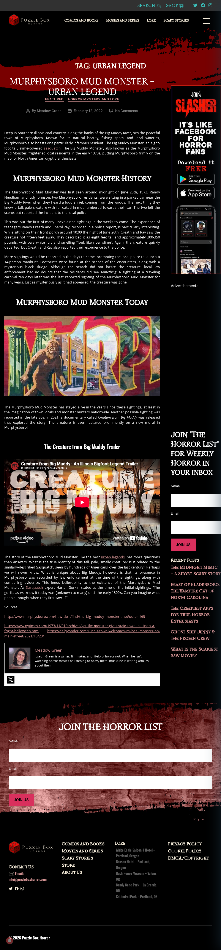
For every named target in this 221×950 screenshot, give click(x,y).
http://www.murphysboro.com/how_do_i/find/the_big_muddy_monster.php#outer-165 (74, 616)
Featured (54, 99)
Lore (151, 21)
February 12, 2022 (88, 111)
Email (13, 768)
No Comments (126, 111)
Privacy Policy (185, 844)
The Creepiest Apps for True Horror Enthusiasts (192, 615)
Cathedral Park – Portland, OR (137, 896)
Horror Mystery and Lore (93, 99)
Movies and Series (122, 21)
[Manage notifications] (9, 940)
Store (68, 865)
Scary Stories (176, 21)
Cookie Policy (184, 851)
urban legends (113, 557)
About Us (72, 872)
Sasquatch (34, 587)
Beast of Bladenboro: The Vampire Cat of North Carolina (195, 591)
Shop (172, 5)
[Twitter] (10, 680)
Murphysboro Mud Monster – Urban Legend (82, 87)
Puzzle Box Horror (36, 938)
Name (13, 741)
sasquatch (52, 148)
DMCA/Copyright (188, 858)
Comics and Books (81, 21)
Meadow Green (49, 111)
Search (146, 5)
